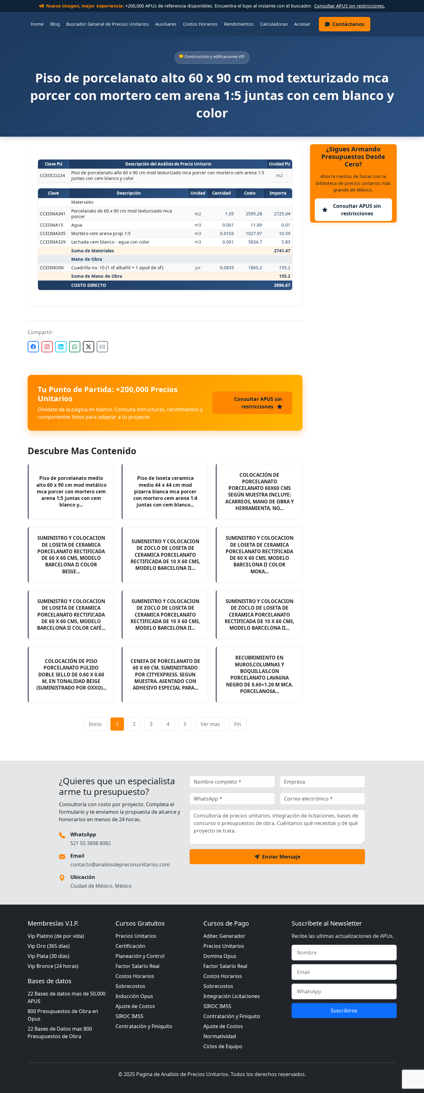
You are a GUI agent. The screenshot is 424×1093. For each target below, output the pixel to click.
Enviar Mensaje (281, 856)
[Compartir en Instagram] (47, 346)
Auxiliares (165, 24)
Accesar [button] (302, 24)
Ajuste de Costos (135, 1006)
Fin (237, 724)
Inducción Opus (134, 996)
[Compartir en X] (88, 346)
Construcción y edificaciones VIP (215, 56)
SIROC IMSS (129, 1016)
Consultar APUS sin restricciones (258, 403)
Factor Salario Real (137, 966)
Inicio (95, 724)
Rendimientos (239, 24)
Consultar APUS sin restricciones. (349, 6)
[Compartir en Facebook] (33, 346)
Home (37, 24)
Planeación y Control (139, 956)
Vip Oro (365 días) (49, 946)
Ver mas (210, 724)
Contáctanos (348, 24)
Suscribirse (344, 1010)
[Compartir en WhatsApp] (74, 346)
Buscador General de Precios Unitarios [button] (107, 24)
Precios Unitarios (135, 936)
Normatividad (219, 1036)
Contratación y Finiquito (143, 1026)
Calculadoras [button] (274, 24)
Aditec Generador (224, 936)
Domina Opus (219, 956)
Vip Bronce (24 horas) (53, 966)
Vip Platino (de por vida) (56, 936)
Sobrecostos (130, 986)
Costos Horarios (200, 24)
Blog (55, 24)
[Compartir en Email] (102, 346)
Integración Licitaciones (231, 996)
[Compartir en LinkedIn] (61, 346)
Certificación (130, 946)
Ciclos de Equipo (222, 1046)
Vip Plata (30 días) (48, 956)
